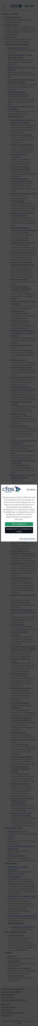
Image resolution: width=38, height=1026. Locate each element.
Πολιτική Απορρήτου (27, 539)
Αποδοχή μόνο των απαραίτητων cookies (19, 530)
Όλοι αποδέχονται (19, 524)
